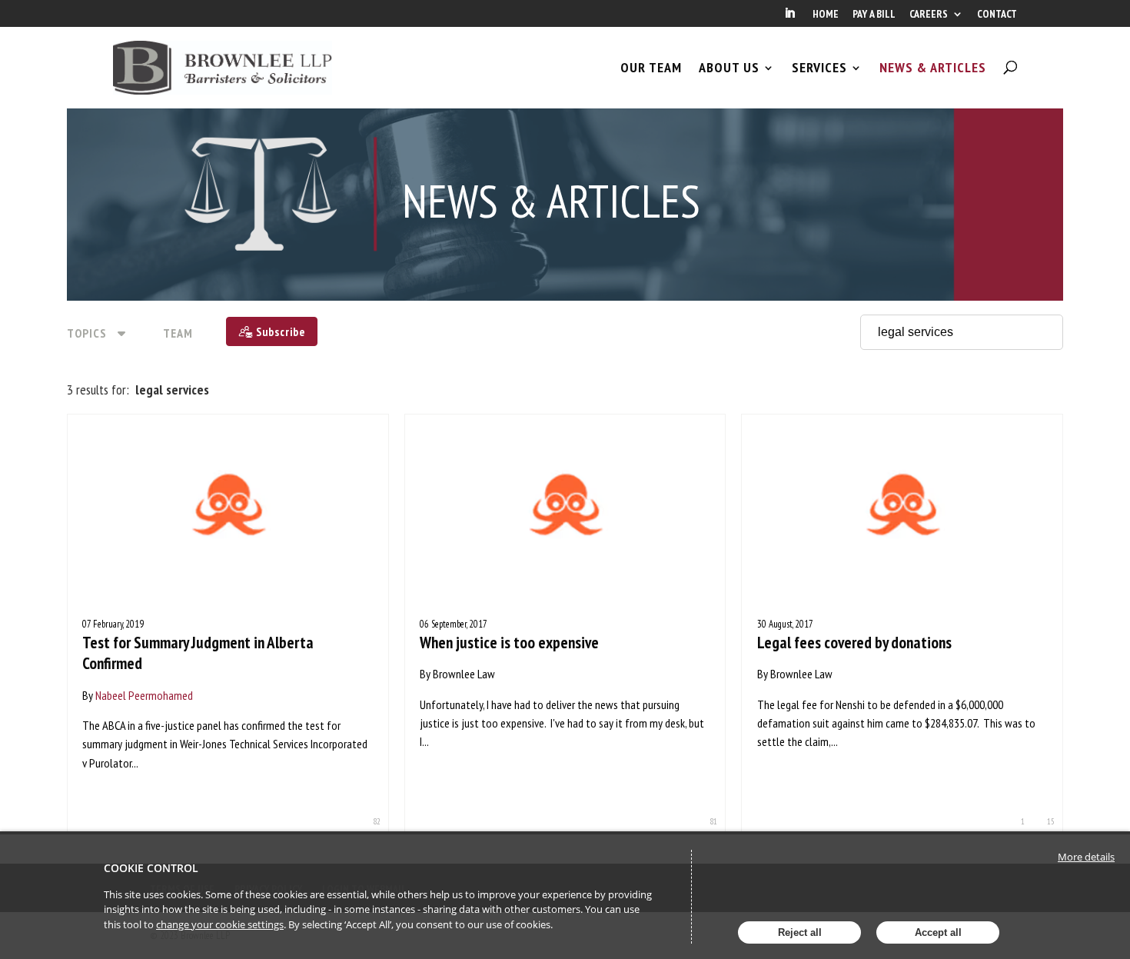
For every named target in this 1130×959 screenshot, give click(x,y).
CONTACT (997, 14)
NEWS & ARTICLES (932, 67)
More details (1086, 857)
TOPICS (87, 333)
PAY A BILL (874, 14)
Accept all (938, 932)
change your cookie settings (220, 924)
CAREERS (928, 14)
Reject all (800, 932)
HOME (826, 14)
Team (178, 333)
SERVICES (819, 67)
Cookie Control (151, 868)
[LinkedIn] (789, 18)
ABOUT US (729, 67)
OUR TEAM (651, 67)
